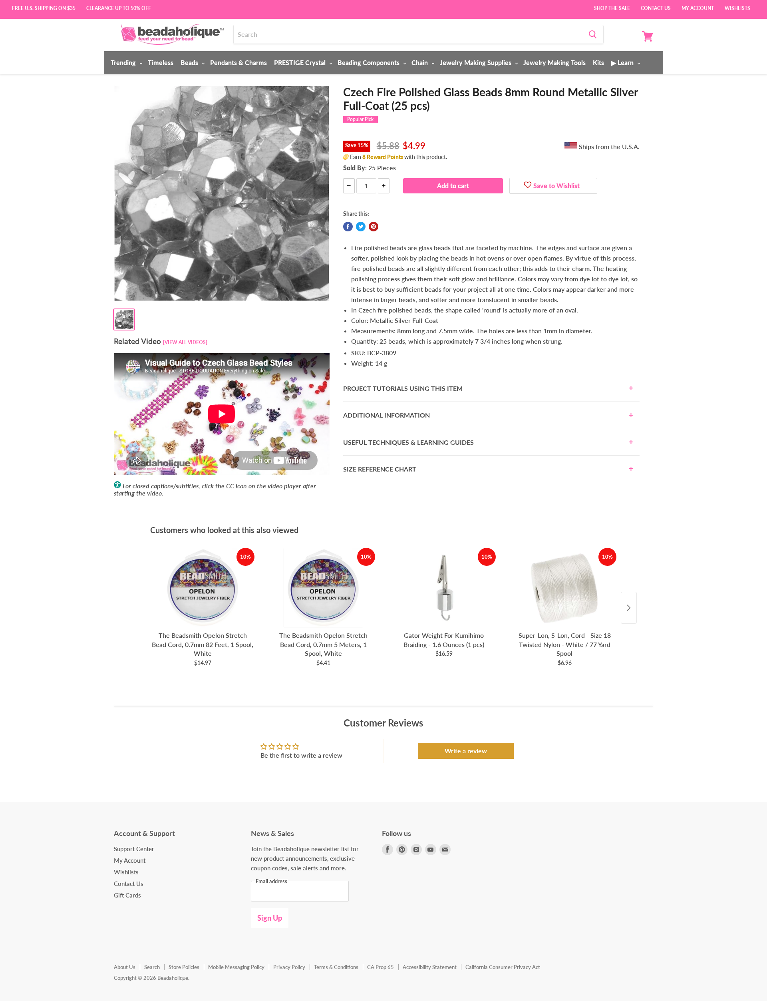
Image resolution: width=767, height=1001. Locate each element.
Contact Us (656, 7)
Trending (124, 62)
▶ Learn (623, 62)
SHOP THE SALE (612, 7)
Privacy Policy (289, 967)
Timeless (160, 62)
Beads (190, 62)
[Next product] (629, 608)
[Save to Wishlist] (528, 185)
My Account (698, 7)
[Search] (592, 34)
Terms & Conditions (336, 967)
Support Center (134, 848)
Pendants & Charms (238, 62)
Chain (420, 62)
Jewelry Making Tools (554, 62)
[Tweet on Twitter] (361, 226)
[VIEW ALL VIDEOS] (185, 342)
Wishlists (737, 7)
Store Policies (184, 967)
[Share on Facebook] (348, 226)
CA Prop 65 (380, 967)
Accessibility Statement (430, 967)
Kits (598, 62)
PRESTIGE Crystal (300, 62)
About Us (124, 967)
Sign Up (269, 917)
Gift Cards (127, 895)
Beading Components (369, 62)
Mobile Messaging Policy (236, 967)
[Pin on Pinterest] (373, 226)
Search (152, 967)
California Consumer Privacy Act (502, 967)
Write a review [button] (466, 750)
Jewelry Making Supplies (476, 62)
